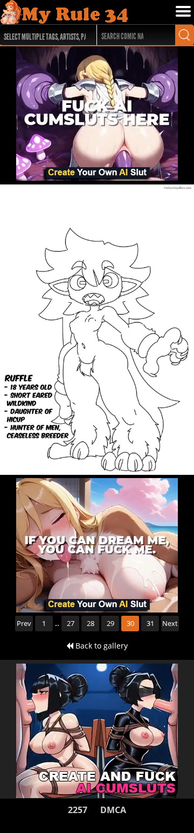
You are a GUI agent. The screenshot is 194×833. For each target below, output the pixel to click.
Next (170, 623)
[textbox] (46, 35)
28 (90, 623)
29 (110, 623)
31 (150, 623)
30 (130, 623)
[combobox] (43, 35)
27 (70, 623)
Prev (24, 623)
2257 (77, 810)
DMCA (113, 810)
